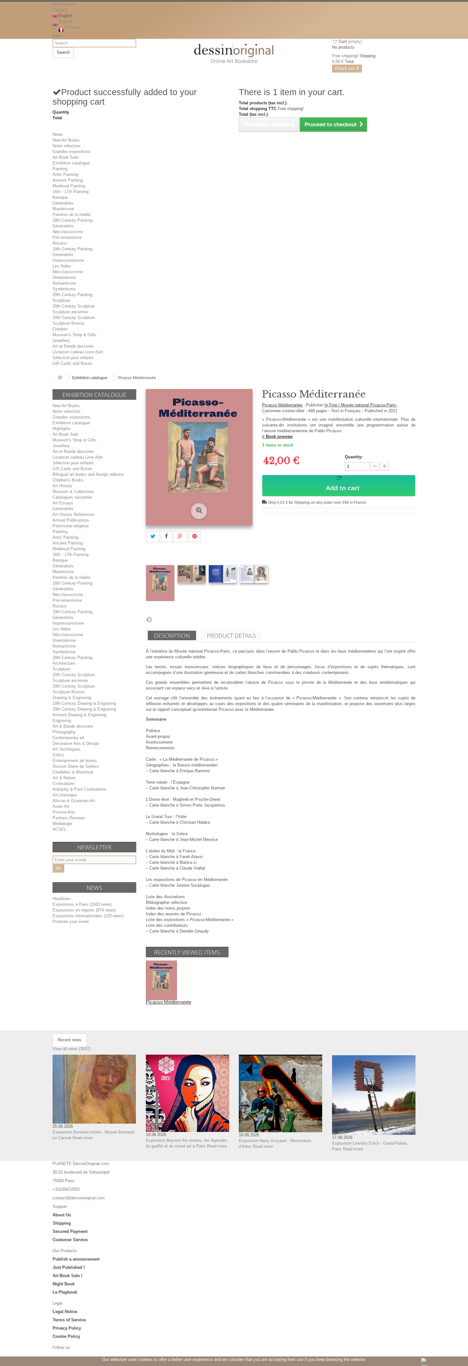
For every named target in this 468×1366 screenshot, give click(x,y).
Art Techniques (66, 749)
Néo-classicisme (68, 231)
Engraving (62, 720)
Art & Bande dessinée (73, 726)
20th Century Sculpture (74, 306)
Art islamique (65, 795)
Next (149, 619)
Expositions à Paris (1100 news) (82, 904)
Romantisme (64, 283)
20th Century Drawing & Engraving (84, 709)
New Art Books (66, 140)
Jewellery (61, 340)
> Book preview (277, 436)
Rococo (60, 243)
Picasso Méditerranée (282, 405)
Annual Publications (71, 520)
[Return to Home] (60, 378)
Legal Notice (65, 1311)
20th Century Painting (72, 294)
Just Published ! (69, 1267)
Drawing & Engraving (72, 697)
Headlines (62, 898)
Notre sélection (66, 145)
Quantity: (354, 456)
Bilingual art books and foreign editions (88, 474)
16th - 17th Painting (71, 191)
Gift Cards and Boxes (72, 363)
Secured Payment (70, 1231)
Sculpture (61, 300)
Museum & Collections (73, 491)
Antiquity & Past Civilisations (79, 789)
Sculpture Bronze (68, 323)
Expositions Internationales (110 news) (88, 915)
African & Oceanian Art (74, 800)
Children (60, 329)
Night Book (63, 1283)
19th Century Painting (72, 248)
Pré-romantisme (67, 237)
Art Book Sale (65, 157)
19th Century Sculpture (74, 317)
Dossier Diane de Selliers (76, 766)
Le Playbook (65, 1292)
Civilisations (64, 783)
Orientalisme (64, 277)
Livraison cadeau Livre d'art (78, 352)
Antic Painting (65, 174)
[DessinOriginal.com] (234, 51)
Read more (83, 1137)
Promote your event (71, 921)
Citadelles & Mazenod (73, 772)
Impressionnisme (68, 260)
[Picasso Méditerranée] (160, 583)
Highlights (62, 428)
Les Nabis (62, 266)
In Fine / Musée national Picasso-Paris (360, 405)
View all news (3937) (71, 1048)
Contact (60, 10)
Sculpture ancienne (70, 311)
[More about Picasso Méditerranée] (161, 980)
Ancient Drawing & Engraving (79, 714)
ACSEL (59, 829)
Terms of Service (69, 1319)
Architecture (64, 663)
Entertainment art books (75, 760)
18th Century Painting (72, 220)
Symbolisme (64, 289)
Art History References (74, 514)
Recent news (70, 1039)
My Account (63, 4)
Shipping (62, 1223)
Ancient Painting (68, 180)
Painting (60, 168)
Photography (64, 732)
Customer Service (70, 1239)
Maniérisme (63, 208)
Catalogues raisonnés (72, 497)
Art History (62, 485)
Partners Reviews (69, 817)
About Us (62, 1214)
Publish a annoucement (76, 1259)
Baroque (60, 197)
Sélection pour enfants (73, 357)
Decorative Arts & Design (76, 743)
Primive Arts (64, 812)
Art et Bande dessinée (73, 346)
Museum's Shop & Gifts (74, 334)
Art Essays (63, 503)
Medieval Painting (69, 186)
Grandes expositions (71, 151)
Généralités (63, 203)
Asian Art (61, 806)
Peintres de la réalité (71, 214)
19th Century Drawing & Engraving (84, 703)
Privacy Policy (67, 1328)
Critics (58, 754)
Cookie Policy (66, 1336)
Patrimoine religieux (71, 526)
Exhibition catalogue (71, 163)
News (58, 35)
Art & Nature (64, 777)
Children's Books (68, 480)
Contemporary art (68, 737)
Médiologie (62, 823)
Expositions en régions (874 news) (84, 910)
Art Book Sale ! (67, 1275)
